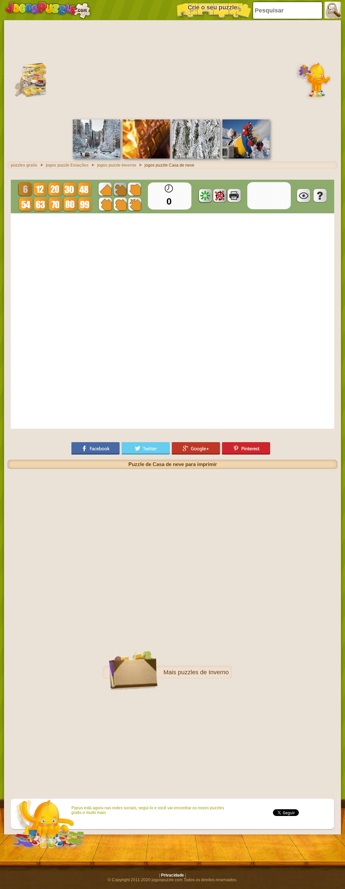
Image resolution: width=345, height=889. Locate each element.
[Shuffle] (205, 195)
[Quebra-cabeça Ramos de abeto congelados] (196, 157)
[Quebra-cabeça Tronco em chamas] (146, 157)
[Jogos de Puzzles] (48, 10)
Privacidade (172, 875)
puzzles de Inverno (203, 672)
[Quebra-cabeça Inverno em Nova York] (96, 157)
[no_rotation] (219, 195)
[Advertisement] (172, 69)
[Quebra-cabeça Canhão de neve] (246, 157)
